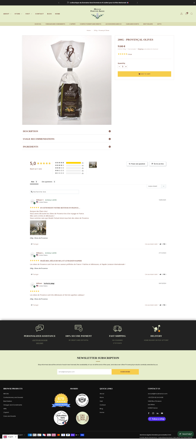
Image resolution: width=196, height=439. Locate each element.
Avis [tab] (32, 182)
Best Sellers (7, 401)
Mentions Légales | (146, 435)
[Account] (181, 13)
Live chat (39, 343)
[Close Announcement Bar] (194, 2)
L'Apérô (6, 412)
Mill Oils (6, 394)
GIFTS (159, 24)
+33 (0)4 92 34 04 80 (39, 340)
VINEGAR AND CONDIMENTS (55, 24)
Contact (39, 14)
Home (57, 14)
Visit (28, 14)
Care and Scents (9, 416)
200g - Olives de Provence (39, 238)
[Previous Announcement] (58, 2)
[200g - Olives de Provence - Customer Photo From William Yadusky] (93, 165)
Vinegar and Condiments (12, 405)
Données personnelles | (160, 435)
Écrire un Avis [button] (159, 164)
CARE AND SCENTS (132, 24)
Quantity (121, 63)
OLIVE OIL (38, 24)
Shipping (140, 49)
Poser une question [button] (138, 164)
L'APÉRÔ (72, 24)
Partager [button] (36, 244)
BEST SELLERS (148, 24)
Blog (49, 14)
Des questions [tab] (47, 182)
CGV (169, 435)
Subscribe (125, 372)
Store (17, 14)
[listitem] (98, 2)
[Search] (191, 13)
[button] (161, 244)
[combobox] (10, 437)
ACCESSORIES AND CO (113, 24)
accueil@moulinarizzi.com (157, 394)
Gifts (5, 409)
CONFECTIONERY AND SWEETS (90, 24)
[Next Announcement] (137, 2)
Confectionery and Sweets (13, 397)
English (20, 435)
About (6, 14)
